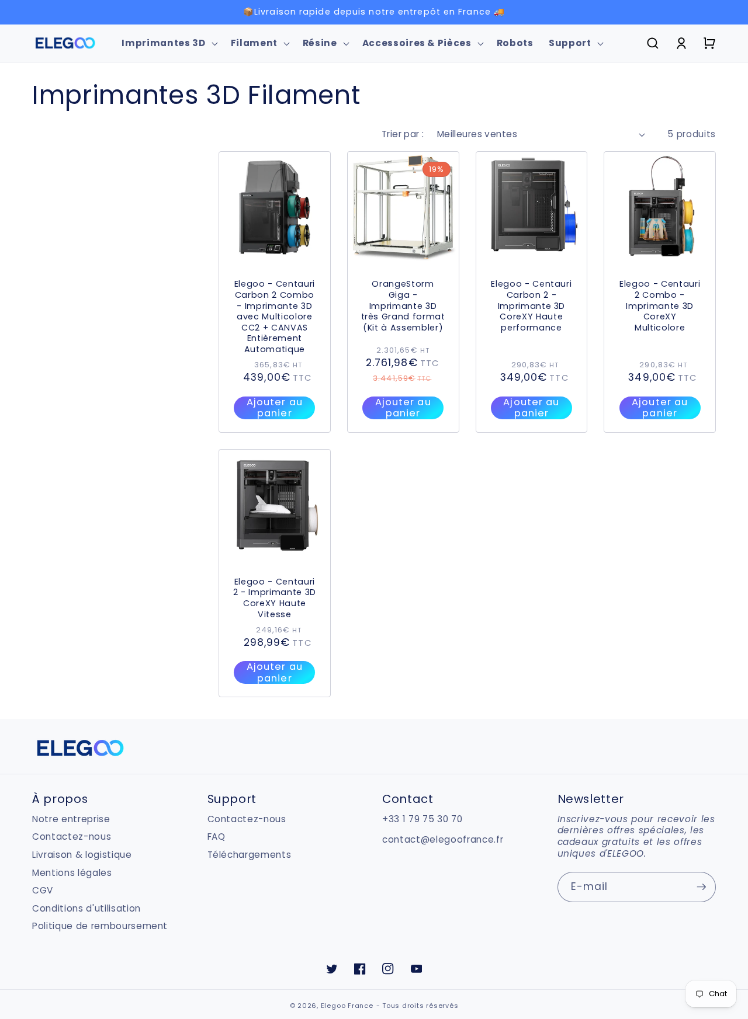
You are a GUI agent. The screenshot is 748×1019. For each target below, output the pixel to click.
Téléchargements (249, 854)
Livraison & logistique (82, 854)
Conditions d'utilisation (86, 908)
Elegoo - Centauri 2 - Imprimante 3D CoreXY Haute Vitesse (274, 598)
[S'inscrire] (701, 887)
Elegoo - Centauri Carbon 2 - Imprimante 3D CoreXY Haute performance (531, 306)
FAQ (216, 836)
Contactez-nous (71, 836)
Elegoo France (347, 1005)
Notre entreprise (71, 819)
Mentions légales (72, 873)
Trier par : (403, 134)
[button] (168, 43)
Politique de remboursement (100, 926)
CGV (42, 890)
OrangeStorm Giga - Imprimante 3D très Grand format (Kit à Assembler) (403, 306)
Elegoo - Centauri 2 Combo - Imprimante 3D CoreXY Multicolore (659, 306)
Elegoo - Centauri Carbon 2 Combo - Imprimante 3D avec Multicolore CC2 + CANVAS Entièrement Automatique (274, 316)
